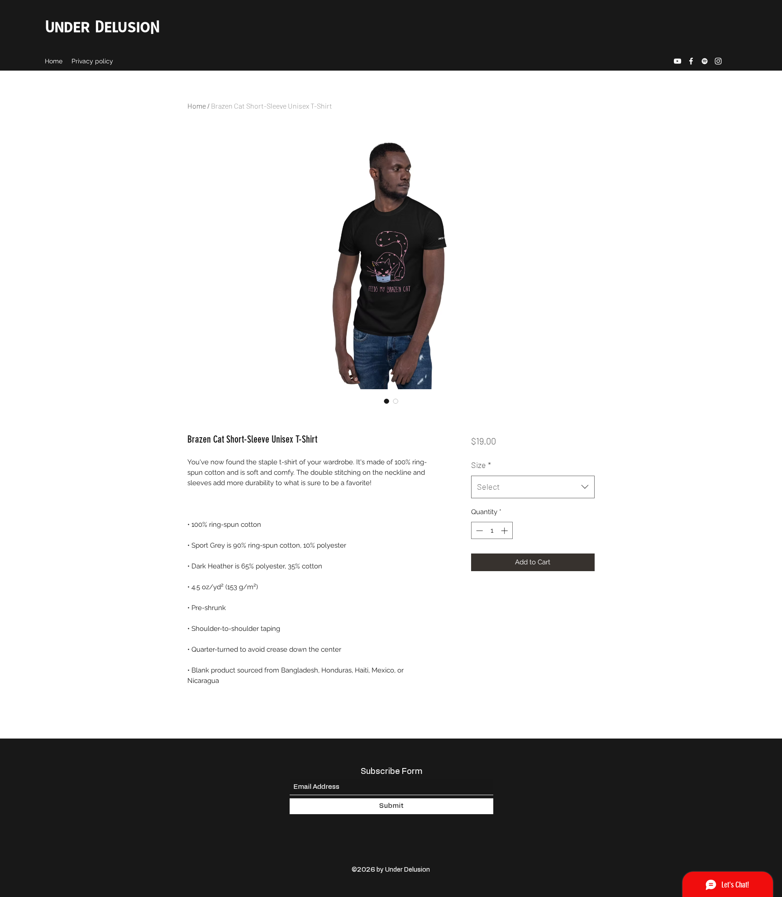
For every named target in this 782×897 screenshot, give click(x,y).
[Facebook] (691, 61)
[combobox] (533, 487)
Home (196, 105)
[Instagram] (718, 61)
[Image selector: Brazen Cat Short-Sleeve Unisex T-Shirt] (386, 401)
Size (481, 465)
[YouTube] (677, 61)
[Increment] (505, 530)
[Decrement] (478, 530)
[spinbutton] (491, 530)
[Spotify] (704, 61)
